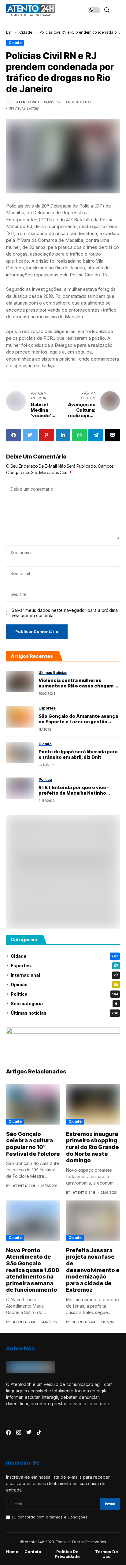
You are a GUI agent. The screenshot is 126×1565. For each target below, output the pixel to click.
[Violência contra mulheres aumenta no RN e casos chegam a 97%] (20, 681)
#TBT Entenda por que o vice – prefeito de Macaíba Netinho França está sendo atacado (74, 790)
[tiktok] (39, 1432)
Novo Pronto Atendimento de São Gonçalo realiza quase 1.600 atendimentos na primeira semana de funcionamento (32, 1270)
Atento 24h (27, 102)
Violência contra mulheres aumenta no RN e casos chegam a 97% (78, 683)
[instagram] (18, 1432)
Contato (32, 1551)
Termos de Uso (106, 1554)
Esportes (64, 965)
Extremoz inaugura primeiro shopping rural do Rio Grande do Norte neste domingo (92, 1147)
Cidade (25, 32)
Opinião (64, 984)
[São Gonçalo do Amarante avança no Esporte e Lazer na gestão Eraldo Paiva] (20, 717)
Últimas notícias (64, 1013)
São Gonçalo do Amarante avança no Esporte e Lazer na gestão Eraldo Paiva (78, 718)
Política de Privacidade (67, 1554)
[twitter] (28, 1432)
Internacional (64, 975)
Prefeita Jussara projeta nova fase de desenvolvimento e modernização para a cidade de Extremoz (93, 1270)
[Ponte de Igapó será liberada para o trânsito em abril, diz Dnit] (20, 752)
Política (64, 994)
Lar (9, 32)
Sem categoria (64, 1003)
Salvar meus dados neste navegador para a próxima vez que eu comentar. (65, 613)
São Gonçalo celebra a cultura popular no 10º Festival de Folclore (33, 1144)
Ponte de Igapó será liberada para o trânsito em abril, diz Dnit (78, 754)
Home (12, 1551)
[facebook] (8, 1432)
